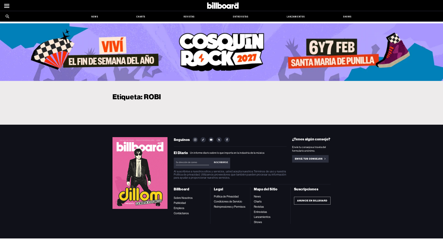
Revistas (189, 16)
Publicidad (180, 203)
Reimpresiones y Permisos (229, 206)
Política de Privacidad (226, 196)
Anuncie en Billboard (312, 200)
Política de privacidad (187, 174)
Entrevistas (240, 16)
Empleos (179, 208)
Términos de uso (264, 171)
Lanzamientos (296, 16)
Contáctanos (181, 213)
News (94, 16)
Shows (347, 16)
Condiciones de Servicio (228, 201)
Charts (140, 16)
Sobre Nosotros (183, 198)
